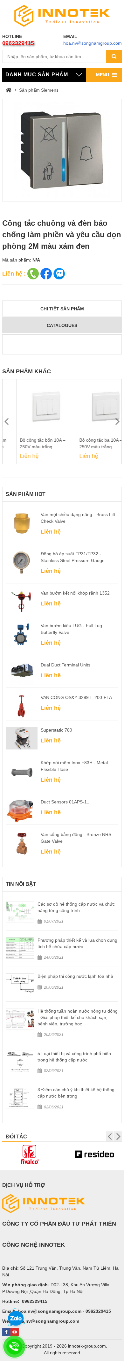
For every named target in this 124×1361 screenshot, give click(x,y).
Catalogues (62, 325)
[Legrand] (94, 1154)
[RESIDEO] (30, 1154)
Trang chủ (8, 90)
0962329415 (18, 43)
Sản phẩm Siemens (39, 90)
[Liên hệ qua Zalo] (16, 1319)
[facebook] (6, 1332)
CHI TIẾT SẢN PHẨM (62, 308)
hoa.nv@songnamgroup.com (92, 43)
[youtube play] (14, 1332)
